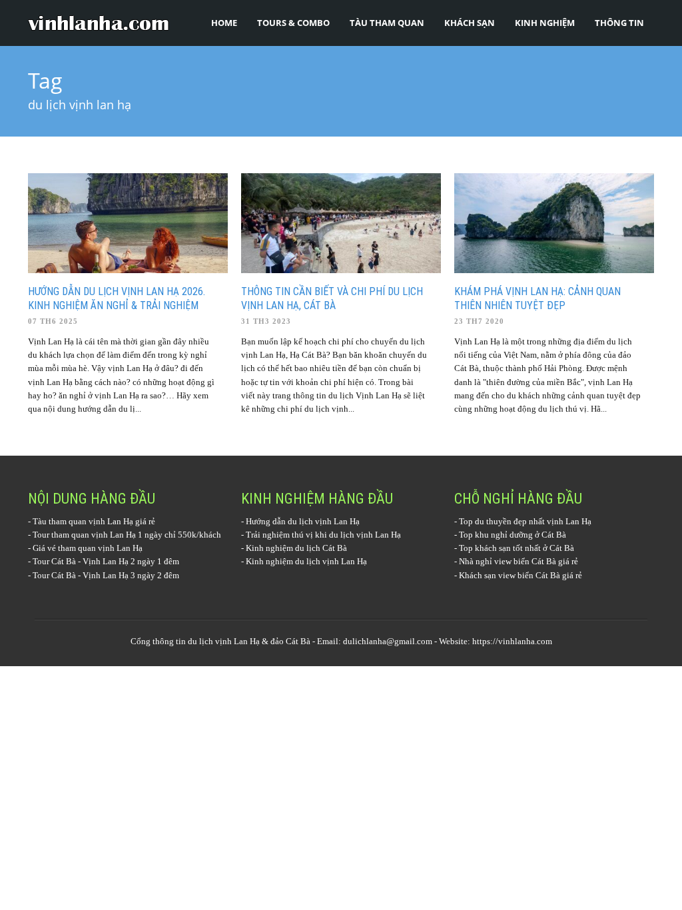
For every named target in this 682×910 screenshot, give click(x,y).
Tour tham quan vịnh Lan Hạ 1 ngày (98, 535)
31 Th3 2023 (266, 321)
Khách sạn (469, 23)
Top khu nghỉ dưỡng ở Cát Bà (512, 535)
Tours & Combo (293, 23)
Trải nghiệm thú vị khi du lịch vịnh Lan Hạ (323, 535)
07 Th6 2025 (53, 321)
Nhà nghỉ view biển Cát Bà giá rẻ (518, 561)
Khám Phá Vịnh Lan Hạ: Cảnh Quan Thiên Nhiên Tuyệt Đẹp (537, 298)
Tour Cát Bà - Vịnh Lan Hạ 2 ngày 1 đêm (106, 561)
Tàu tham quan (387, 23)
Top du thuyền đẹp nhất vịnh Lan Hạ (525, 521)
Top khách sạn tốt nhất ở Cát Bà (516, 548)
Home (224, 23)
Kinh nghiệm (545, 23)
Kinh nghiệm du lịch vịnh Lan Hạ (306, 561)
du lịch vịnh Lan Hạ (224, 641)
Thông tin (619, 23)
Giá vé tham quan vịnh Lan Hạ (88, 548)
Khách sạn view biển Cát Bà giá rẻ (520, 575)
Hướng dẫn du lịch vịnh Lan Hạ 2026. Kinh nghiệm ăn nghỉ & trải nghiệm (116, 298)
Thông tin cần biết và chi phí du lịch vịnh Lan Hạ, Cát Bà (332, 298)
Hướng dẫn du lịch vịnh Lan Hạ (303, 521)
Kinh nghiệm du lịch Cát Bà (296, 548)
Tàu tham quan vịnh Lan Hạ (83, 521)
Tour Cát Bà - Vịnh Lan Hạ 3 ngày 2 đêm (106, 575)
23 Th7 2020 (479, 321)
